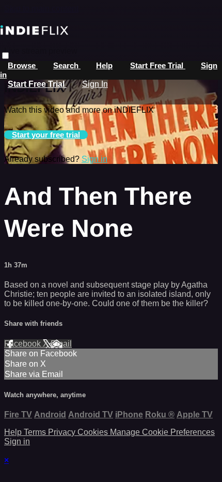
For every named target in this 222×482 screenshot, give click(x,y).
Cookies (93, 432)
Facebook (23, 343)
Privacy (62, 432)
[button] (5, 55)
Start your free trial (46, 134)
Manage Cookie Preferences (162, 432)
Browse (23, 65)
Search (67, 65)
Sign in (94, 159)
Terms (36, 432)
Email (61, 343)
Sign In (95, 84)
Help (104, 65)
